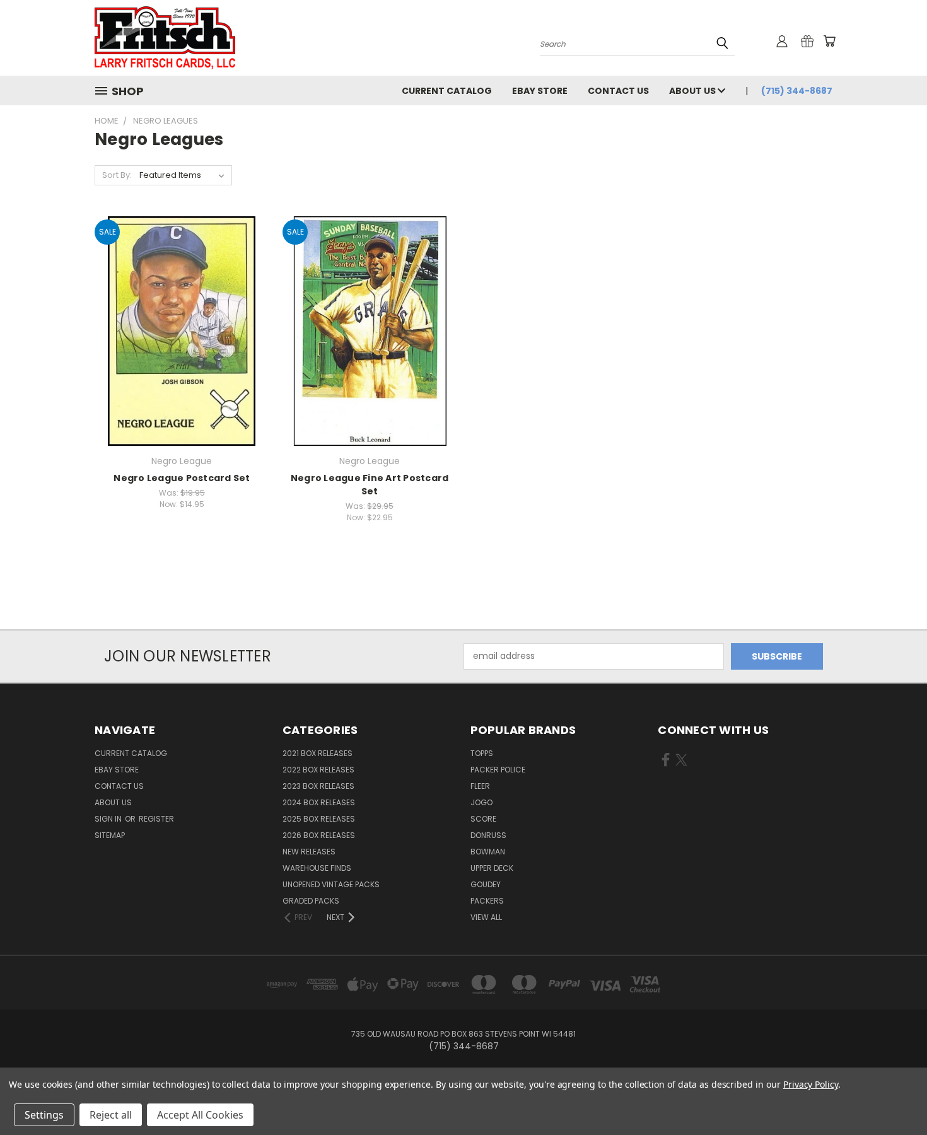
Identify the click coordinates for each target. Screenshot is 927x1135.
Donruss (488, 835)
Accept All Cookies (200, 1115)
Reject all (111, 1115)
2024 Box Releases (319, 802)
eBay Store (540, 90)
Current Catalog (447, 90)
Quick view (181, 305)
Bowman (487, 851)
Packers (487, 900)
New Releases (309, 851)
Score (483, 818)
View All (486, 917)
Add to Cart (182, 352)
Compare (177, 329)
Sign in (109, 818)
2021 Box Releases (318, 753)
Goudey (485, 884)
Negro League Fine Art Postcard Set (370, 485)
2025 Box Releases (319, 818)
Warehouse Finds (317, 868)
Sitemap (110, 835)
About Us (693, 90)
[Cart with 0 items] (829, 41)
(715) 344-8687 (796, 90)
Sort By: (117, 175)
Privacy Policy (810, 1084)
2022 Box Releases (318, 769)
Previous (893, 1095)
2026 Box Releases (319, 835)
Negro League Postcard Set (182, 478)
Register (156, 818)
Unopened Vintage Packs (331, 884)
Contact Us (618, 90)
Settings (44, 1115)
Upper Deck (491, 868)
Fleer (480, 786)
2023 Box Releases (318, 786)
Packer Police (497, 769)
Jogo (481, 802)
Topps (481, 753)
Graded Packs (311, 900)
